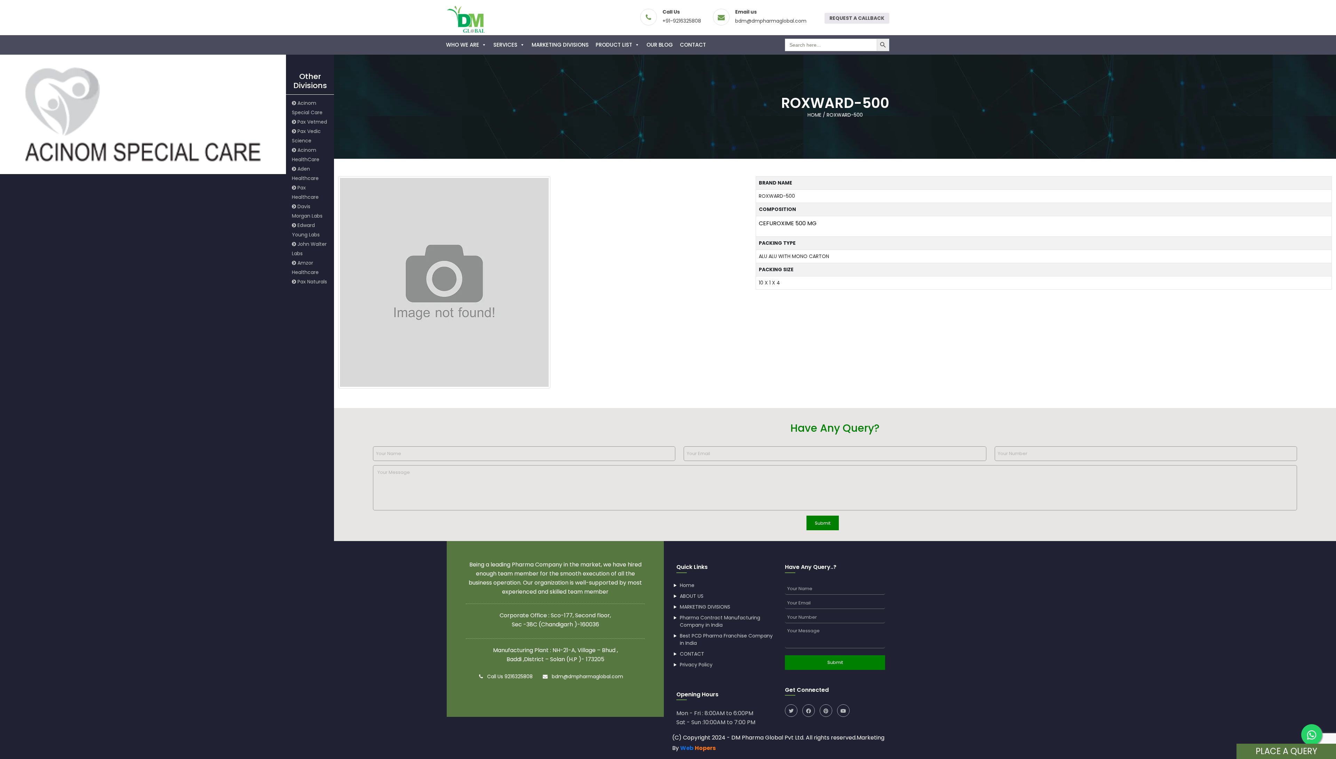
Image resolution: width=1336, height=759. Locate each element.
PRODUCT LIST (614, 44)
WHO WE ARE (462, 44)
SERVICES (505, 44)
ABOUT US (691, 596)
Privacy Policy (696, 664)
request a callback (856, 18)
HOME (814, 114)
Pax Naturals (311, 281)
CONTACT (693, 44)
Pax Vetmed (311, 121)
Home (687, 585)
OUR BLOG (659, 44)
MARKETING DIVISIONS (560, 44)
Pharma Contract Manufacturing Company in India (720, 621)
